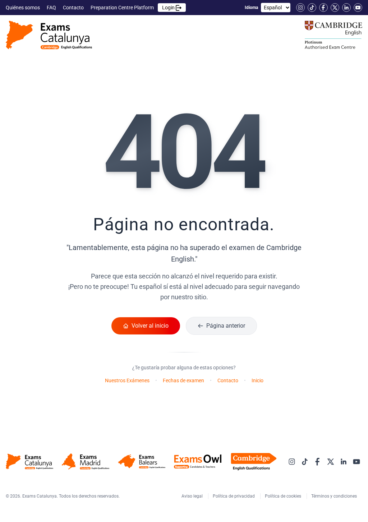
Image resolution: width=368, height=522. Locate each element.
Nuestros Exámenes (127, 380)
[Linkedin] (346, 7)
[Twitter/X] (335, 7)
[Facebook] (323, 7)
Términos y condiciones (334, 496)
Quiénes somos (23, 7)
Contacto (74, 7)
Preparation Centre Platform (133, 7)
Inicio (257, 380)
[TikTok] (312, 7)
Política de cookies (283, 496)
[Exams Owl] (197, 461)
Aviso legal (192, 496)
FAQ (52, 7)
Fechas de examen (183, 380)
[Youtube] (358, 7)
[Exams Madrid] (85, 461)
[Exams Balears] (141, 461)
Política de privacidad (234, 496)
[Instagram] (300, 7)
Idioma (251, 7)
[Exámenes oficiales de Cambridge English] (49, 35)
